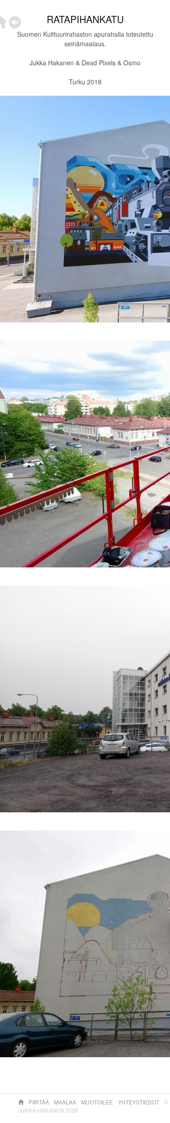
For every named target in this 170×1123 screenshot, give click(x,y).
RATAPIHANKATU (85, 19)
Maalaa (66, 1102)
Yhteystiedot (139, 1102)
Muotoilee (97, 1102)
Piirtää (39, 1102)
